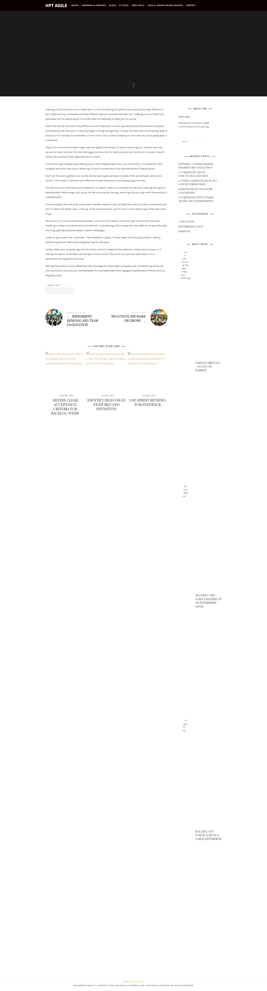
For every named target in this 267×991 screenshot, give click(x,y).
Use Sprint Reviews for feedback (147, 402)
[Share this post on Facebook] (48, 291)
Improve (184, 231)
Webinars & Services (94, 5)
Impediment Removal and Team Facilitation (75, 319)
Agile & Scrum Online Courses (165, 5)
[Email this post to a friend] (70, 291)
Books (75, 5)
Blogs (112, 5)
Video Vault (138, 5)
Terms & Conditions (133, 982)
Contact (191, 5)
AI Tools (124, 5)
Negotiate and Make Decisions (136, 317)
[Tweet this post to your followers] (56, 291)
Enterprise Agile (133, 40)
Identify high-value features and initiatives (106, 404)
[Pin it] (63, 291)
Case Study (186, 221)
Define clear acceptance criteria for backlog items (65, 407)
